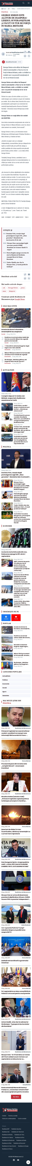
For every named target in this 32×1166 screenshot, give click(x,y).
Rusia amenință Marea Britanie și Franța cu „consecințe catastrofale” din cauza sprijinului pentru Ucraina (15, 1090)
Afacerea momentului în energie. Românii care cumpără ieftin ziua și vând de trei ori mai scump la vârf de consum (22, 592)
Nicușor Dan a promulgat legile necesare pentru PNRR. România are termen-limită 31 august (17, 246)
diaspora (12, 291)
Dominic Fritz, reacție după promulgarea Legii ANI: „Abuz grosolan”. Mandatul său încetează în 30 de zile (16, 237)
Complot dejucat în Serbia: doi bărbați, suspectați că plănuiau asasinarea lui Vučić (13, 398)
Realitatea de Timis (19, 1134)
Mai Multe (16, 1097)
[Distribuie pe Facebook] (29, 52)
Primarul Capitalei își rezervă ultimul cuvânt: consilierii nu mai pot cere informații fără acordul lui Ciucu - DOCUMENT (15, 734)
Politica (13, 8)
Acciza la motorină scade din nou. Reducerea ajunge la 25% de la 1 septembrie (14, 554)
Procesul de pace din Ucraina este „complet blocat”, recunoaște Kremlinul (14, 766)
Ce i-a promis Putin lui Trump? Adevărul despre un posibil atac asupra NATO (13, 930)
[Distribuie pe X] (29, 56)
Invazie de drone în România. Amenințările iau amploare (12, 330)
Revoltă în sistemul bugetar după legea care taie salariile (17, 347)
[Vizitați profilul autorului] (3, 54)
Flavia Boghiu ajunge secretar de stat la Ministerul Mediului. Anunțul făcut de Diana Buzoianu (18, 256)
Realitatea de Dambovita (8, 1140)
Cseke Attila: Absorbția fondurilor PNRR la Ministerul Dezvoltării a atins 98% (22, 604)
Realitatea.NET (5, 1129)
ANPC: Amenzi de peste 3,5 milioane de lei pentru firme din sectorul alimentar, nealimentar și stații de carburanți (22, 566)
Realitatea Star (6, 1132)
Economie (8, 356)
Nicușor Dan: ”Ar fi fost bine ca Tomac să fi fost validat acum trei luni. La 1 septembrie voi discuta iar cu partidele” (15, 1058)
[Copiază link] (25, 52)
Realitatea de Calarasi (7, 1137)
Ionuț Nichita (27, 1084)
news (4, 291)
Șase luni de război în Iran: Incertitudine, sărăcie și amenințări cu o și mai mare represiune (15, 831)
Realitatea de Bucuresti (19, 1143)
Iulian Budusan (26, 925)
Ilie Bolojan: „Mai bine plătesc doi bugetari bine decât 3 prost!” (16, 360)
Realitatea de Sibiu (6, 1143)
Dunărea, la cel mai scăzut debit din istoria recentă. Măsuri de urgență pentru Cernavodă (17, 339)
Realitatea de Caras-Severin (9, 1146)
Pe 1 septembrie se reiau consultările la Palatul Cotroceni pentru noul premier (15, 992)
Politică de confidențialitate (9, 1118)
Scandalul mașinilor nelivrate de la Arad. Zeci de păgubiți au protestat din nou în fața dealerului (21, 440)
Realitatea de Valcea (7, 1149)
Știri (9, 8)
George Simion (13, 288)
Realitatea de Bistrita (7, 1134)
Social (3, 334)
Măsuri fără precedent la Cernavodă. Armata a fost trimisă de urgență (17, 353)
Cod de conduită (22, 1118)
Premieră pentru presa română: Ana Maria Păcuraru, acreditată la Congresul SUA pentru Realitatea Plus (22, 418)
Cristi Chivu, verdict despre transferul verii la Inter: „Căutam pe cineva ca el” (21, 408)
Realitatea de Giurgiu (23, 1146)
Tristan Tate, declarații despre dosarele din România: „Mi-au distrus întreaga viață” (22, 429)
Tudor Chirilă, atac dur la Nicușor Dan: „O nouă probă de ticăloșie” (17, 264)
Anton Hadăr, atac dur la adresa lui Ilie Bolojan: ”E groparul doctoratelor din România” (15, 1024)
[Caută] (23, 3)
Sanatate (7, 349)
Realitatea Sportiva (16, 1129)
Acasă (4, 8)
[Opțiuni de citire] (28, 1162)
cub (4, 288)
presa (23, 288)
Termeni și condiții (12, 1115)
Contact (4, 1115)
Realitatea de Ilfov (19, 1137)
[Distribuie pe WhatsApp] (25, 56)
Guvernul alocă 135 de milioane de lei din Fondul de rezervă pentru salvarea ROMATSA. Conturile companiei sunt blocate (22, 579)
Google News (20, 299)
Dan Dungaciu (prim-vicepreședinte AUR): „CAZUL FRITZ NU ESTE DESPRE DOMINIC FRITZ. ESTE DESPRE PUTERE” (15, 864)
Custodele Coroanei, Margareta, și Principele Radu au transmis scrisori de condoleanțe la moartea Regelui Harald (22, 518)
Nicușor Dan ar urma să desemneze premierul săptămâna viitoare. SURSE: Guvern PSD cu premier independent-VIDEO (15, 898)
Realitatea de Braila (21, 1140)
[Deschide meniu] (29, 3)
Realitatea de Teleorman (18, 1132)
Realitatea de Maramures (21, 52)
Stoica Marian (26, 761)
